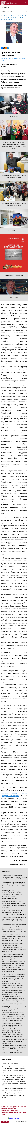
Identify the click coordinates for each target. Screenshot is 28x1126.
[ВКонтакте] (2, 48)
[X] (4, 48)
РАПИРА (25, 1121)
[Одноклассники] (6, 48)
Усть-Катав (4, 58)
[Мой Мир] (8, 48)
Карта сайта (5, 1121)
